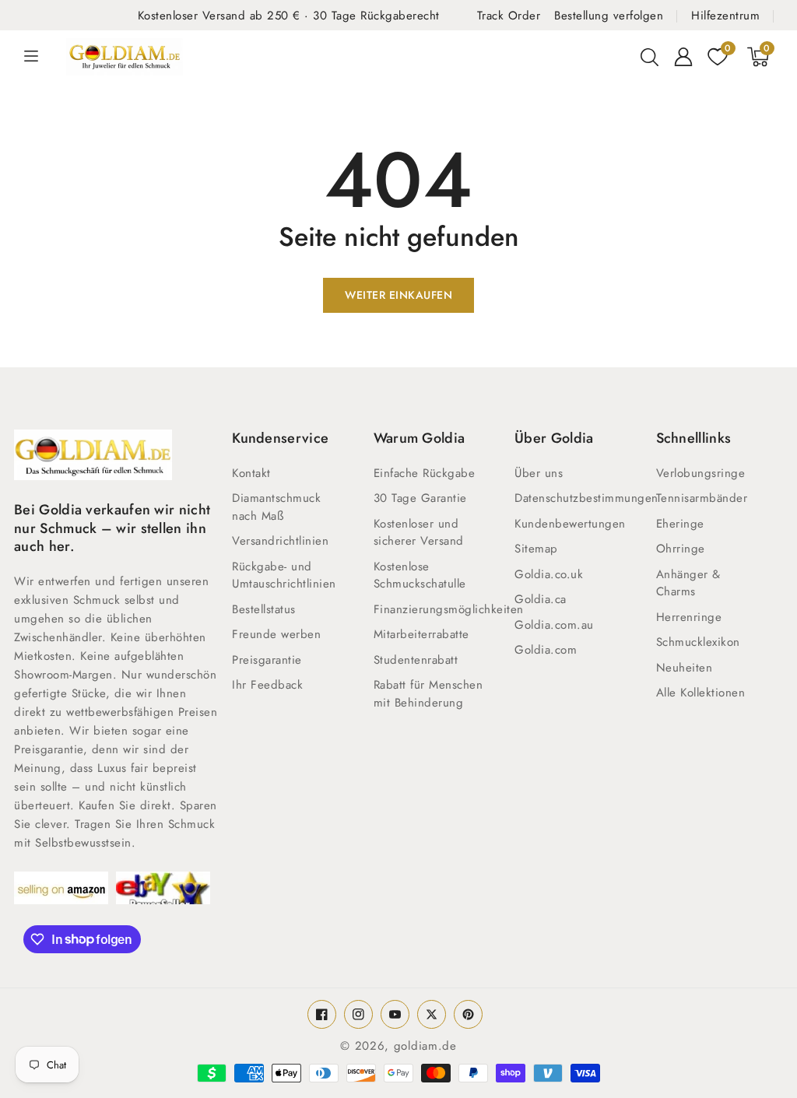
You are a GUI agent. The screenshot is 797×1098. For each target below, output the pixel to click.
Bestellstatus (264, 609)
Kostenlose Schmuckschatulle (420, 575)
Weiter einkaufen (398, 295)
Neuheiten (684, 667)
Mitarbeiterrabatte (421, 634)
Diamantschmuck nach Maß (276, 506)
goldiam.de (425, 1045)
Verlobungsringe (701, 473)
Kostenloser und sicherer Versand (419, 532)
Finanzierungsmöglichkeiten (449, 609)
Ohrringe (680, 548)
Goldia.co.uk (548, 574)
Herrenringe (689, 617)
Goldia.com (545, 649)
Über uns (538, 473)
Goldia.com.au (554, 624)
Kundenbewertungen (570, 523)
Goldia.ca (540, 599)
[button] (649, 57)
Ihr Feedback (267, 684)
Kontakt (251, 473)
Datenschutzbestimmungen (586, 498)
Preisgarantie (267, 659)
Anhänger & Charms (688, 583)
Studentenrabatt (416, 659)
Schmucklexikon (698, 642)
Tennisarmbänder (702, 498)
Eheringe (680, 523)
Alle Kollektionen (701, 692)
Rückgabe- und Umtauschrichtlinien (284, 575)
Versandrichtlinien (280, 540)
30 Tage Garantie (420, 498)
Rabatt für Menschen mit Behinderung (428, 693)
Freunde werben (276, 634)
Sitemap (536, 548)
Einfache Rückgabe (425, 473)
